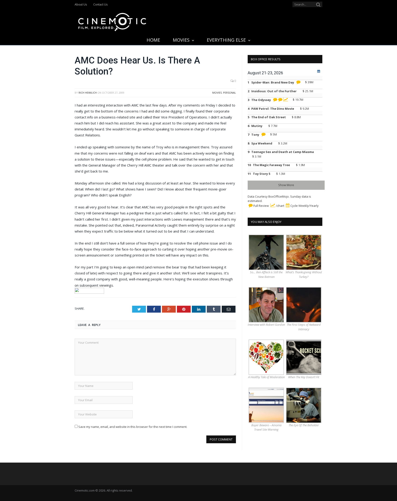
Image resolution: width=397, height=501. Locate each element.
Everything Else (226, 40)
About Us (81, 4)
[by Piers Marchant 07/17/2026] (279, 100)
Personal (229, 92)
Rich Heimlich (88, 92)
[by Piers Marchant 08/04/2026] (263, 134)
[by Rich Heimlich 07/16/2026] (274, 100)
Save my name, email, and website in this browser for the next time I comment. (132, 427)
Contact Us (100, 4)
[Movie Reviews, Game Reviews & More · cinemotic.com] (112, 21)
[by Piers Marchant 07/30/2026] (298, 82)
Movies (181, 40)
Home (153, 40)
